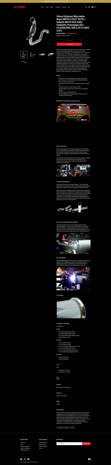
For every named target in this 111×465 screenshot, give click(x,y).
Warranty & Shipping (25, 448)
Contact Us (22, 442)
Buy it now (69, 44)
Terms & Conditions (24, 446)
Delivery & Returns (24, 450)
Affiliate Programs (43, 446)
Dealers (40, 448)
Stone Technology (43, 442)
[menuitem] (42, 7)
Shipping (58, 35)
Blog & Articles (42, 444)
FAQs (21, 444)
